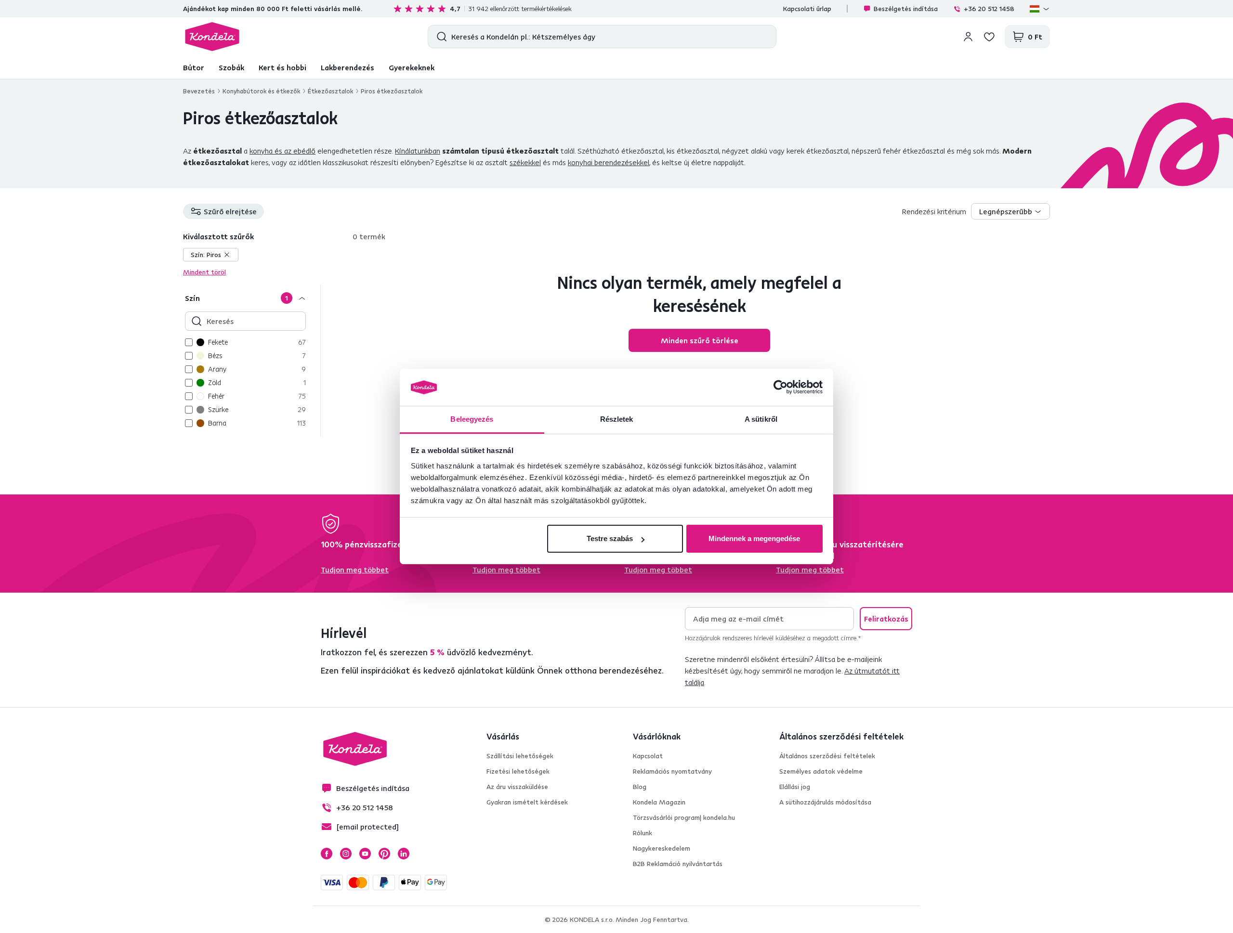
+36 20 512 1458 (989, 9)
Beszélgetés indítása (906, 9)
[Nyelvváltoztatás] (1040, 9)
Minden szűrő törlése (699, 340)
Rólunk (642, 833)
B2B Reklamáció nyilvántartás (677, 863)
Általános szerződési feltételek (827, 756)
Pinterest (384, 853)
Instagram (346, 853)
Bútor (193, 67)
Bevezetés (199, 91)
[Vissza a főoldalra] (212, 36)
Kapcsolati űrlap (807, 9)
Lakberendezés (347, 67)
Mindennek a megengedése (754, 538)
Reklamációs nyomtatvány (672, 771)
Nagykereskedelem (661, 848)
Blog (639, 786)
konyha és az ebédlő (282, 151)
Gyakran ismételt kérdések (527, 802)
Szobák (231, 67)
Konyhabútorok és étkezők (261, 91)
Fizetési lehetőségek (518, 771)
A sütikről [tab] (761, 419)
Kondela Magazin (659, 802)
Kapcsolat (648, 756)
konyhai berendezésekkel (608, 162)
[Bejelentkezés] (968, 36)
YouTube (365, 853)
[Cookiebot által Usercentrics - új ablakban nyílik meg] (780, 387)
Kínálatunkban (417, 151)
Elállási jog (794, 786)
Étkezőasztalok (330, 91)
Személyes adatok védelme (821, 771)
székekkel (525, 162)
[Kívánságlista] (989, 36)
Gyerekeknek (411, 67)
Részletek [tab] (616, 419)
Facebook (326, 853)
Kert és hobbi (282, 67)
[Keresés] (439, 36)
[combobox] (1010, 211)
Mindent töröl (204, 272)
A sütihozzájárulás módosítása (825, 802)
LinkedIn (403, 853)
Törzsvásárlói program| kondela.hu (684, 817)
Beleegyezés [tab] (471, 419)
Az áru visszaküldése (517, 786)
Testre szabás (610, 538)
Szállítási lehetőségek (519, 756)
